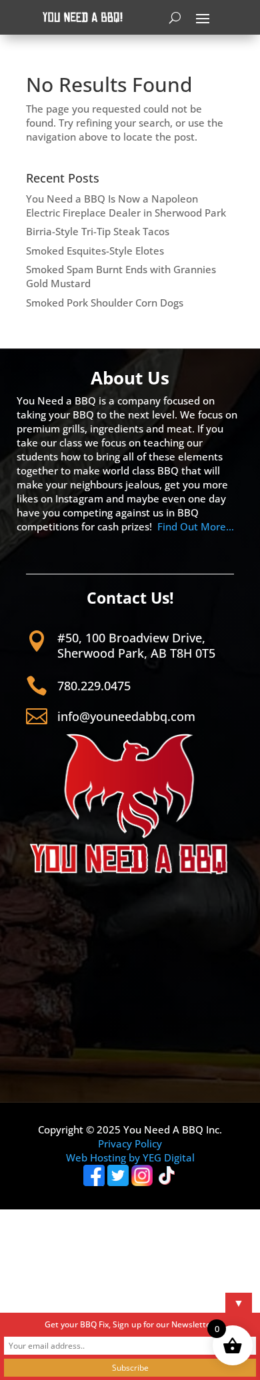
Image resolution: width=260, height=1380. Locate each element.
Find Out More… (195, 526)
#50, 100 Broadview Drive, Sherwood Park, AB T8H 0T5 (136, 645)
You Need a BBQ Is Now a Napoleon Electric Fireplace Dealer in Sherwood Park (126, 205)
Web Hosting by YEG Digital (130, 1157)
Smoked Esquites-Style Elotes (95, 250)
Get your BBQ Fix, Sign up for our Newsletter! (130, 1324)
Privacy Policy (130, 1143)
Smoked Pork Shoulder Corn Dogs (104, 302)
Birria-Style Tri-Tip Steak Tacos (97, 231)
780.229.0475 (94, 686)
